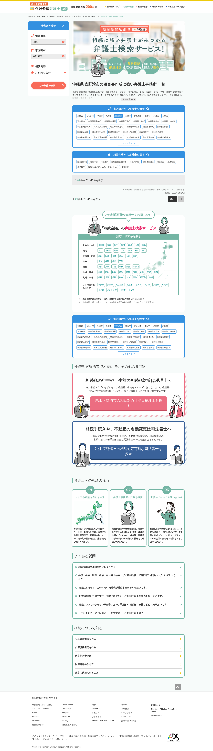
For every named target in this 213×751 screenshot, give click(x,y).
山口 (114, 272)
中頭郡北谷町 (139, 121)
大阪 (100, 266)
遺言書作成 (82, 162)
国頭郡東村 (144, 132)
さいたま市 (112, 290)
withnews (36, 721)
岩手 (116, 245)
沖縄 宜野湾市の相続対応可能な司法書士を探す (128, 451)
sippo (94, 705)
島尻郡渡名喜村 (133, 137)
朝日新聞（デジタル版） (42, 705)
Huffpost (65, 713)
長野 (114, 256)
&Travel (46, 709)
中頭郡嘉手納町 (94, 121)
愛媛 (149, 272)
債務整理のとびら (69, 725)
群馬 (144, 250)
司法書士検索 (157, 7)
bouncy (65, 721)
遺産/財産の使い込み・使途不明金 (102, 167)
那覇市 (80, 116)
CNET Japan (67, 705)
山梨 (107, 256)
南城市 (147, 116)
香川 (135, 272)
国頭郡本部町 (148, 127)
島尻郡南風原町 (116, 127)
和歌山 (136, 266)
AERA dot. (66, 717)
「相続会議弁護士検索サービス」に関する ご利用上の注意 (105, 299)
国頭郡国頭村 (114, 132)
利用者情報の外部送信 (129, 736)
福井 (135, 256)
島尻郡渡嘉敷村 (100, 137)
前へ (172, 199)
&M (33, 709)
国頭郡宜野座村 (98, 132)
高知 (156, 272)
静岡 (107, 261)
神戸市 (147, 285)
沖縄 (151, 277)
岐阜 (114, 261)
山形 (137, 245)
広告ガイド (48, 739)
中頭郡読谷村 (153, 121)
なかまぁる (96, 717)
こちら (136, 302)
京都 (114, 266)
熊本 (121, 277)
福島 (144, 245)
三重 (121, 261)
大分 (128, 277)
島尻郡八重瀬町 (100, 127)
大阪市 (110, 285)
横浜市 (101, 285)
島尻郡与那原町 (84, 127)
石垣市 (165, 116)
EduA (34, 713)
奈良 (121, 266)
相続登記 (160, 162)
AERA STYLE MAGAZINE (103, 721)
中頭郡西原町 (124, 121)
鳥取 (121, 272)
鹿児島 (143, 277)
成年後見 (81, 167)
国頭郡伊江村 (157, 132)
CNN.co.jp (66, 709)
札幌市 (129, 285)
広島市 (165, 285)
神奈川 (108, 250)
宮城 (130, 245)
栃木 (137, 250)
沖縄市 (100, 116)
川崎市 (122, 290)
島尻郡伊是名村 (164, 137)
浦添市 (128, 116)
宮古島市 (81, 121)
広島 (100, 272)
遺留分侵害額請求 (118, 162)
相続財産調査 (148, 162)
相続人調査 (134, 162)
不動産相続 (125, 167)
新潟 (100, 256)
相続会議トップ (113, 7)
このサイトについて (41, 736)
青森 (109, 245)
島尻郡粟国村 (148, 137)
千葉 (123, 250)
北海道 (101, 245)
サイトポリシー (60, 736)
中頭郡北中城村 (169, 121)
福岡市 (138, 285)
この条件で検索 (47, 85)
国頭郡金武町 (83, 132)
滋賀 (128, 266)
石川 (128, 256)
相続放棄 (104, 162)
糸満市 (108, 116)
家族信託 (171, 162)
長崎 (114, 277)
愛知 (100, 261)
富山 (121, 256)
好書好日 (95, 713)
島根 (128, 272)
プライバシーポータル (151, 736)
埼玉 (116, 250)
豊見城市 (137, 116)
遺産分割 (94, 162)
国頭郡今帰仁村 (133, 127)
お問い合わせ (61, 739)
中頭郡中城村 (110, 121)
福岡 (100, 277)
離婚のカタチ (38, 725)
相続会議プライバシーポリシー (102, 736)
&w (39, 709)
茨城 (130, 250)
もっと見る (127, 143)
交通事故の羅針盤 (128, 721)
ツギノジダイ (127, 713)
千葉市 (131, 290)
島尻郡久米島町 (116, 137)
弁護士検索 (129, 7)
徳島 (142, 272)
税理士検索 (143, 7)
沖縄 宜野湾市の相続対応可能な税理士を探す (128, 403)
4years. (124, 705)
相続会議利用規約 (77, 736)
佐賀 (107, 277)
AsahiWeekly (156, 715)
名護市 (156, 116)
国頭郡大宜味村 (129, 132)
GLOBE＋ (96, 709)
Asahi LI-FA (126, 717)
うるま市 (90, 116)
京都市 (156, 285)
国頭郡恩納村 (163, 127)
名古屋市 (120, 285)
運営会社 (36, 739)
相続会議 (125, 709)
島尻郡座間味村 (84, 137)
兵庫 (107, 266)
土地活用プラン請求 (176, 7)
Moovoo (35, 717)
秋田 (123, 245)
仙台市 (101, 290)
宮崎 (135, 277)
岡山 (107, 272)
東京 (100, 250)
